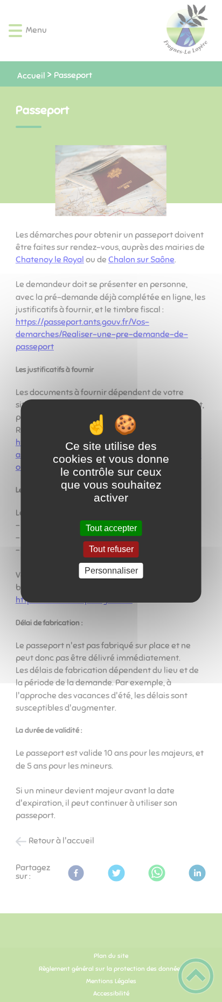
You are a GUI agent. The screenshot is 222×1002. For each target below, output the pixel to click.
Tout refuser (111, 549)
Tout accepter (111, 528)
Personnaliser (111, 570)
